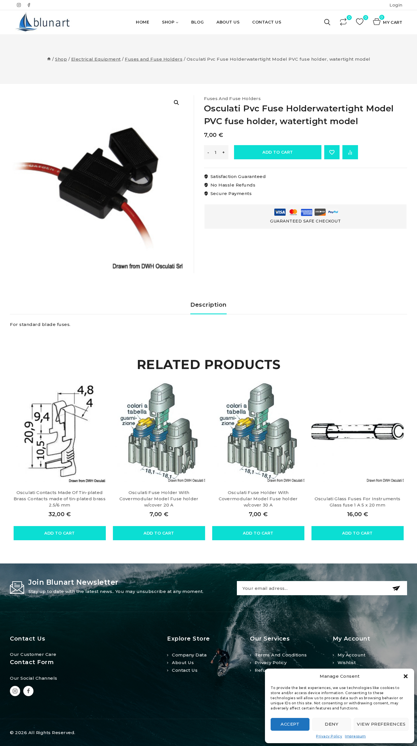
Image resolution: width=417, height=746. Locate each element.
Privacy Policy (329, 736)
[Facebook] (28, 5)
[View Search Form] (327, 22)
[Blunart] (43, 22)
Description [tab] (208, 304)
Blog (197, 22)
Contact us (184, 670)
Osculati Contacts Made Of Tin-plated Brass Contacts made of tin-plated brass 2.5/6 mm (60, 499)
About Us (227, 22)
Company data (189, 655)
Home (142, 22)
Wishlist (347, 662)
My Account (351, 655)
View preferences (381, 724)
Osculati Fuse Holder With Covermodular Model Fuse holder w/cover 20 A (159, 499)
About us (183, 662)
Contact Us (266, 22)
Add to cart (277, 152)
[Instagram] (19, 5)
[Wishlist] (360, 22)
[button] (405, 676)
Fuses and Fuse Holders (232, 98)
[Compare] (344, 22)
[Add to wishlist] (332, 152)
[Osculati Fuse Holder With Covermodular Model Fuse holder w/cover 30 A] (258, 431)
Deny (331, 724)
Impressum (355, 736)
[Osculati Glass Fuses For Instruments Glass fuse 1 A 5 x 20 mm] (357, 431)
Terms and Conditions (281, 655)
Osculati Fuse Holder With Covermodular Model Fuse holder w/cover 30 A (258, 499)
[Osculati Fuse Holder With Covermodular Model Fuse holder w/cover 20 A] (159, 431)
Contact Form (32, 662)
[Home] (49, 59)
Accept (290, 724)
